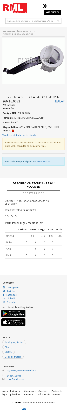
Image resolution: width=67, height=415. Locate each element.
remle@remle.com (15, 379)
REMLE (18, 402)
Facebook (11, 294)
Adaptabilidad (33, 193)
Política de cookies (57, 393)
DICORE (8, 351)
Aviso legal (5, 393)
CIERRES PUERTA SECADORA (17, 34)
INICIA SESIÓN (43, 161)
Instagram (13, 287)
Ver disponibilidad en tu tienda (19, 135)
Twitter (11, 291)
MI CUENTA (53, 12)
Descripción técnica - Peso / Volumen (33, 185)
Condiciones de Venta (30, 393)
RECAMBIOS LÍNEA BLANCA (17, 31)
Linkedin (11, 298)
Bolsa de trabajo (13, 356)
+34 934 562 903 (13, 375)
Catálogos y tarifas (14, 342)
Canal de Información (44, 393)
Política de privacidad (15, 393)
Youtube (11, 302)
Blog (7, 347)
